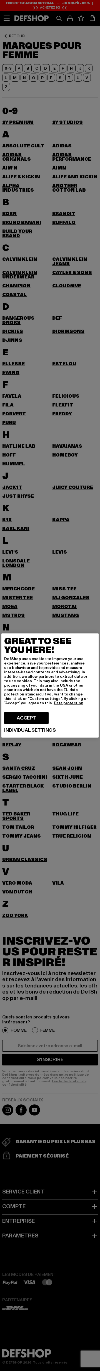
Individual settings (30, 730)
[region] (49, 686)
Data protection (68, 703)
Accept (26, 718)
